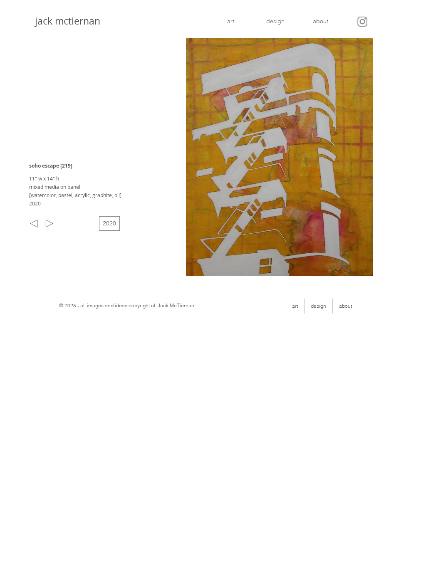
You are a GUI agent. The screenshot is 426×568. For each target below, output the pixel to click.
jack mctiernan (65, 21)
